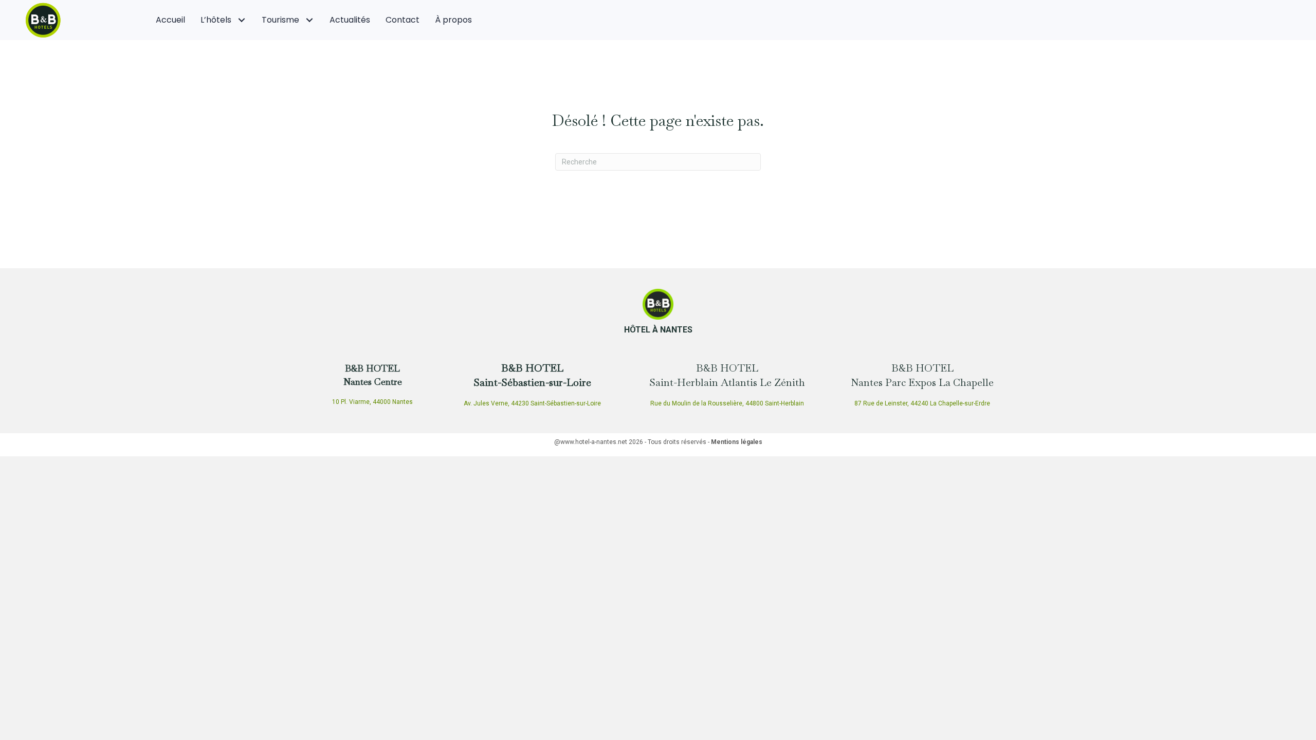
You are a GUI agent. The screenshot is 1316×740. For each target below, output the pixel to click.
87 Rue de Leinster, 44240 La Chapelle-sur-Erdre (922, 403)
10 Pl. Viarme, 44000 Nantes (372, 401)
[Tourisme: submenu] (309, 20)
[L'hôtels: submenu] (241, 20)
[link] (170, 20)
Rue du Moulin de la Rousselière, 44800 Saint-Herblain (727, 403)
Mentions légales (736, 442)
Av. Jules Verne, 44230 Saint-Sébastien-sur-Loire (532, 403)
